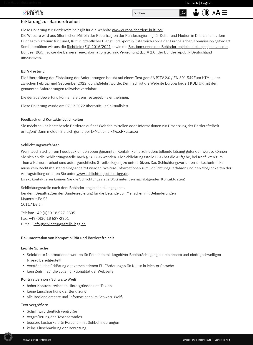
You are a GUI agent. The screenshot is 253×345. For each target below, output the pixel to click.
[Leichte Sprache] (196, 12)
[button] (8, 337)
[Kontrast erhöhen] (205, 12)
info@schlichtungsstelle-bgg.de (60, 223)
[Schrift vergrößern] (216, 12)
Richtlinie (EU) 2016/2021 (89, 46)
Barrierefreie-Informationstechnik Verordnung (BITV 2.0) (110, 52)
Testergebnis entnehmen (107, 97)
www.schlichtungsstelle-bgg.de (102, 173)
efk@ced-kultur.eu (122, 131)
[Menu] (224, 12)
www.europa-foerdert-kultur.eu (137, 29)
